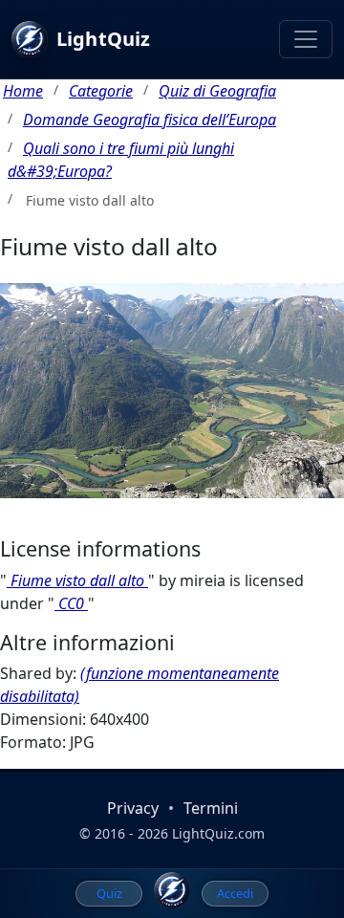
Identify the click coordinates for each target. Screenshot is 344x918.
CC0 (71, 603)
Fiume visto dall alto (77, 580)
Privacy (133, 808)
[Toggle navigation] (306, 39)
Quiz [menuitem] (109, 893)
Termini (210, 808)
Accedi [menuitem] (235, 893)
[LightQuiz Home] (172, 890)
